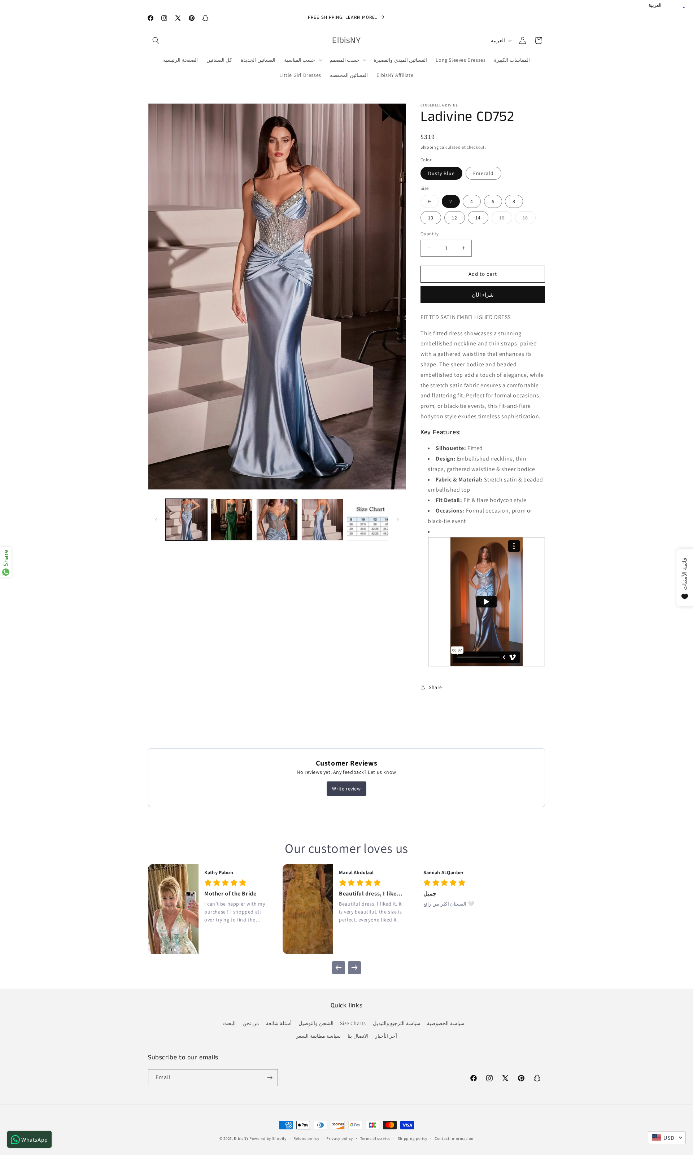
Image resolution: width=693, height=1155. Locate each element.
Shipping (429, 147)
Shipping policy (413, 1138)
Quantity (429, 234)
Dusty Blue (441, 173)
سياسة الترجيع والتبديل (396, 1023)
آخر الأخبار (386, 1036)
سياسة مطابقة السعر (318, 1036)
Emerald (483, 173)
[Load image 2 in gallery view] (231, 519)
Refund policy (306, 1138)
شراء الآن (483, 294)
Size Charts (353, 1023)
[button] (156, 40)
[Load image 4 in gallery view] (322, 519)
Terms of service (375, 1138)
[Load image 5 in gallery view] (367, 519)
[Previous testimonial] (338, 967)
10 (430, 217)
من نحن (251, 1023)
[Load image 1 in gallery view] (186, 519)
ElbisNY (241, 1138)
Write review (346, 788)
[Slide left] (156, 520)
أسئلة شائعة (279, 1023)
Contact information (454, 1138)
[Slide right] (398, 520)
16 (505, 219)
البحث (229, 1023)
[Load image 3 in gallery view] (277, 519)
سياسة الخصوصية (446, 1023)
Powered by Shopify (268, 1138)
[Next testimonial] (354, 967)
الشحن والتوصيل (316, 1023)
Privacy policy (339, 1138)
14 (478, 217)
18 (529, 219)
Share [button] (435, 687)
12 (454, 217)
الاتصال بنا (358, 1036)
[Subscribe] (270, 1077)
